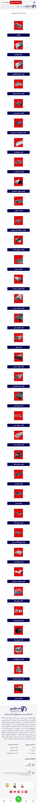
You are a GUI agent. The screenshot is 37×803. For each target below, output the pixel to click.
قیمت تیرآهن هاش (18, 250)
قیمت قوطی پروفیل (18, 289)
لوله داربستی (18, 698)
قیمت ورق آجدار (18, 562)
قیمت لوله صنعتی (18, 367)
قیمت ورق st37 (18, 523)
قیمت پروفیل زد (18, 152)
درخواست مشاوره (15, 2)
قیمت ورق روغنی (19, 620)
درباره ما (32, 750)
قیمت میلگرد (14, 747)
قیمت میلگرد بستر (18, 425)
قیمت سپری (18, 269)
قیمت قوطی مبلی (19, 328)
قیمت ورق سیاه (18, 640)
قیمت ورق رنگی (18, 601)
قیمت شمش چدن (18, 113)
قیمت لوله (18, 347)
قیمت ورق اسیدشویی (18, 581)
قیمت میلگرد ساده (18, 445)
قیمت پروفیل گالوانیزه (18, 191)
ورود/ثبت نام (5, 2)
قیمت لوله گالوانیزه (18, 386)
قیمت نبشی (18, 503)
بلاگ (33, 747)
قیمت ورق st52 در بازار (18, 542)
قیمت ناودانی (19, 484)
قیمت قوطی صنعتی (18, 308)
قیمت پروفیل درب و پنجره (18, 133)
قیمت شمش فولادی (18, 74)
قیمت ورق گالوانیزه (18, 679)
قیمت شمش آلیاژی (18, 94)
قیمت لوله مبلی (18, 406)
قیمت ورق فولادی (18, 659)
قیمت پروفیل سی (18, 172)
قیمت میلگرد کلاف (18, 464)
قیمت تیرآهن (18, 211)
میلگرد (18, 35)
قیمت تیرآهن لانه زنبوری (18, 230)
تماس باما (32, 753)
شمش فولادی (18, 54)
